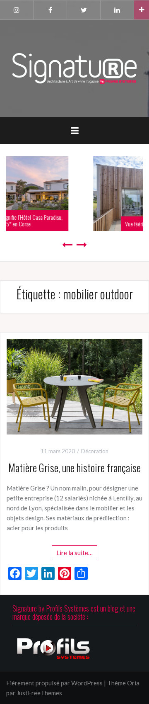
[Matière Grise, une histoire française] (74, 385)
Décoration (94, 451)
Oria (133, 683)
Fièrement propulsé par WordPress (54, 683)
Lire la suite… (74, 552)
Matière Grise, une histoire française (74, 467)
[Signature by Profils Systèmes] (74, 67)
